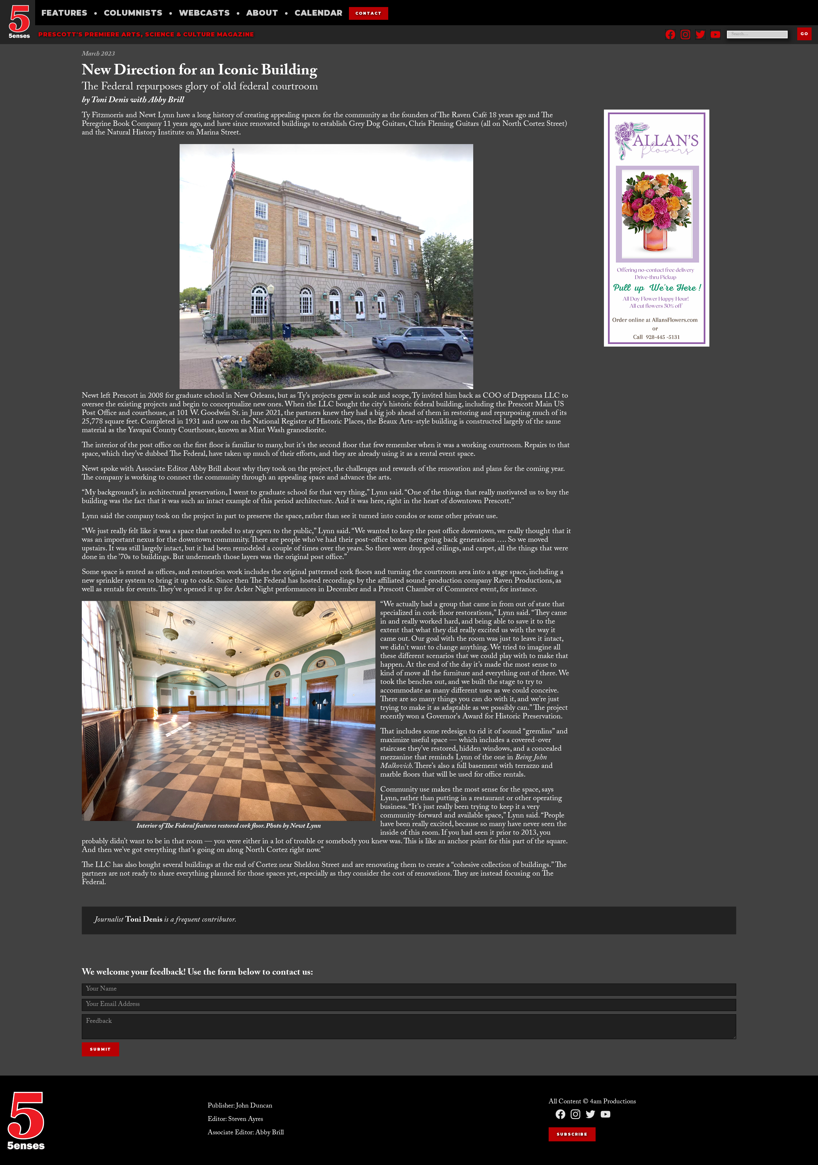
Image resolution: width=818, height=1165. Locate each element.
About (262, 13)
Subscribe (572, 1134)
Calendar (319, 13)
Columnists (133, 13)
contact (368, 13)
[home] (19, 21)
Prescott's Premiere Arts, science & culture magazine (146, 34)
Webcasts (204, 13)
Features (65, 13)
